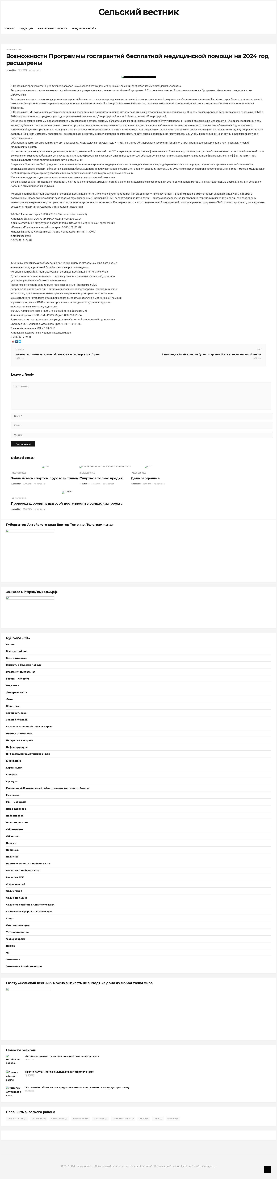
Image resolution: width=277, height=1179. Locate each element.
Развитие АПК (15, 877)
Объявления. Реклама (52, 28)
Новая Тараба (59, 1119)
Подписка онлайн (84, 28)
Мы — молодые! (16, 802)
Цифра (10, 945)
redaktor (12, 70)
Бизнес (10, 644)
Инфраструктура (17, 747)
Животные (13, 706)
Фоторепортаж (15, 939)
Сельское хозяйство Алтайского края (30, 904)
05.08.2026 (27, 509)
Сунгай (143, 1119)
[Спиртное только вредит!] (105, 467)
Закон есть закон (17, 713)
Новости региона (17, 822)
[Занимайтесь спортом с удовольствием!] (45, 467)
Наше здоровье (13, 49)
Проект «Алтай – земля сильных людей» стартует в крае (59, 1071)
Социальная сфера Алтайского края (29, 911)
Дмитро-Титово (17, 1119)
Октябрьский (80, 1119)
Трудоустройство (17, 932)
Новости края (14, 815)
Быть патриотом (16, 658)
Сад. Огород (14, 890)
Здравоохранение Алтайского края (29, 726)
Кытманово (39, 1119)
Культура (11, 781)
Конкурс (11, 774)
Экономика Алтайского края (24, 966)
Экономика (13, 959)
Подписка (12, 850)
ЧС (8, 952)
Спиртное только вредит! (101, 478)
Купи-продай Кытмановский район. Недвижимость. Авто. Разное (47, 788)
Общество (12, 836)
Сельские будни (16, 897)
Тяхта (158, 1119)
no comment (34, 70)
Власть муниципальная (20, 671)
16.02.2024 (22, 70)
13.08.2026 (147, 484)
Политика (12, 856)
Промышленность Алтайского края (28, 863)
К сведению (13, 760)
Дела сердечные (145, 478)
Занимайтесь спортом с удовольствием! (45, 478)
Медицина (12, 795)
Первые (11, 843)
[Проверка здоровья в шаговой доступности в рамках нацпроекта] (67, 492)
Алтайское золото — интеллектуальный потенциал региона (62, 1056)
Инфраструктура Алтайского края (28, 753)
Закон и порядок (17, 719)
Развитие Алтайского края (23, 870)
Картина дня (14, 767)
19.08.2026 (96, 484)
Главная (9, 28)
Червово (172, 1119)
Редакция (26, 28)
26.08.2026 (27, 484)
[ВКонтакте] (16, 341)
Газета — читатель (18, 678)
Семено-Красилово (123, 1119)
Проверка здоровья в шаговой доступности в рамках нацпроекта (67, 503)
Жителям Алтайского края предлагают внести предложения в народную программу (77, 1087)
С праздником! (15, 884)
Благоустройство (17, 651)
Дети (9, 699)
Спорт (10, 918)
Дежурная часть (16, 692)
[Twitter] (20, 341)
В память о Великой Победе (24, 665)
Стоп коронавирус (18, 925)
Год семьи (12, 685)
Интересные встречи (19, 740)
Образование (14, 829)
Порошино (100, 1119)
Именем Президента (19, 733)
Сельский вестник (138, 12)
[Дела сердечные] (148, 467)
